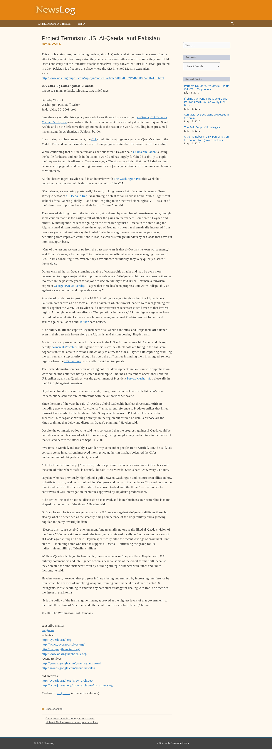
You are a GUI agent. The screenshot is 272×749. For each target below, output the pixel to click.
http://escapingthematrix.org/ (61, 649)
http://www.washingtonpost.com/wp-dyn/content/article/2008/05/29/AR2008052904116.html (103, 78)
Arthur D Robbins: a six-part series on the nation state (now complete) (206, 138)
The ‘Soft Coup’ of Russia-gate (202, 127)
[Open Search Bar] (232, 23)
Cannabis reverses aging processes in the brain (206, 116)
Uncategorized (54, 708)
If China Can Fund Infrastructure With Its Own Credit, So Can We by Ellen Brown (206, 102)
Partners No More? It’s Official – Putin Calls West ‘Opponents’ (206, 87)
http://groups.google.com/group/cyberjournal (71, 663)
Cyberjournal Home (54, 23)
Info (81, 23)
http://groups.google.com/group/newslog (68, 668)
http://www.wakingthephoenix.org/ (64, 654)
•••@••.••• (48, 630)
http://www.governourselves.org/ (63, 644)
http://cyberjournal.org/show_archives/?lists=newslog (77, 685)
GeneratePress (179, 743)
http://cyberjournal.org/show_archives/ (67, 680)
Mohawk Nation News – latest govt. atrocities (72, 722)
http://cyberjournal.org (57, 639)
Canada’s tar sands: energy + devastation (70, 718)
